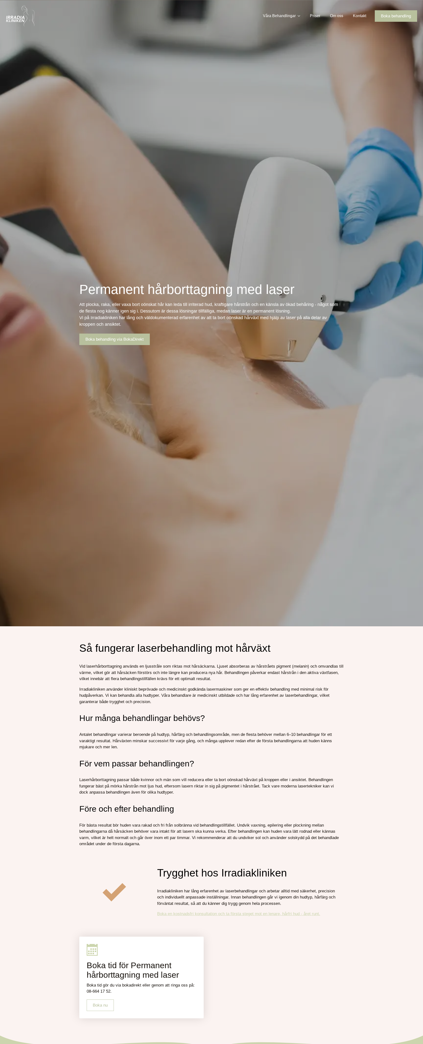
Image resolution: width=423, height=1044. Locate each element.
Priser (315, 16)
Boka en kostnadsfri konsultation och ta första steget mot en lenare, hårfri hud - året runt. (238, 913)
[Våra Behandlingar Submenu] (300, 16)
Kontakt (359, 16)
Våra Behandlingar (279, 16)
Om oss (336, 16)
